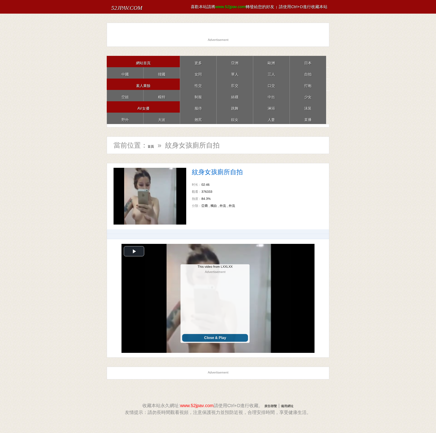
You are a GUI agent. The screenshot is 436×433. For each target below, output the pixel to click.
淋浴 (271, 106)
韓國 (162, 72)
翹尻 (198, 118)
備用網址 (290, 405)
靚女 (235, 118)
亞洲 (235, 61)
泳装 (308, 106)
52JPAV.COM (136, 7)
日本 (308, 61)
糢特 (162, 95)
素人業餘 (143, 84)
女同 (198, 72)
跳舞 (235, 106)
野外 (125, 118)
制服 (198, 95)
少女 (308, 95)
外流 (223, 206)
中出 (271, 95)
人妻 (271, 118)
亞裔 (204, 206)
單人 (235, 72)
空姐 (125, 95)
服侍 (198, 106)
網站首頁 (143, 61)
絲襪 (235, 95)
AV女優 (143, 106)
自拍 (308, 72)
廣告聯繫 (268, 405)
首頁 (154, 145)
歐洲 (271, 61)
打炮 (308, 84)
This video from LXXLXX (215, 266)
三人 (271, 72)
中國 (125, 72)
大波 (162, 118)
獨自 (214, 206)
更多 (198, 61)
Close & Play (215, 338)
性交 (198, 84)
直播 (308, 118)
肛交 (235, 84)
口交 (271, 84)
